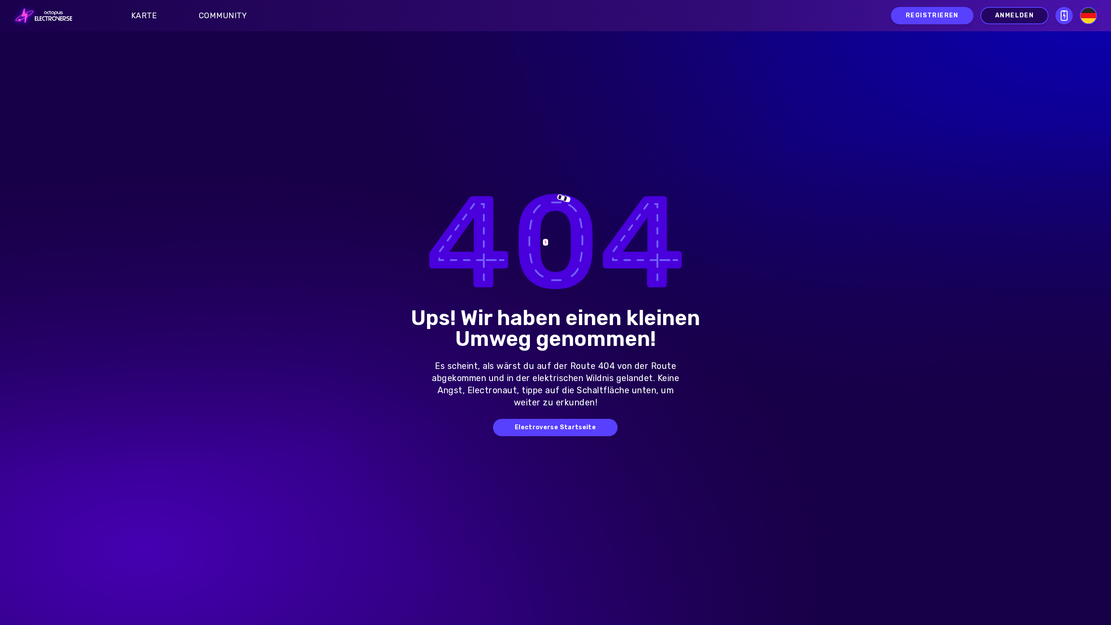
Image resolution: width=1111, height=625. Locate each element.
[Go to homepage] (41, 16)
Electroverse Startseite (555, 427)
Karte (144, 15)
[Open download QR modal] (1064, 15)
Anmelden (1014, 15)
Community (223, 15)
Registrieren (932, 15)
